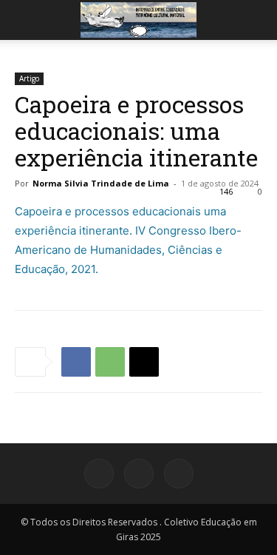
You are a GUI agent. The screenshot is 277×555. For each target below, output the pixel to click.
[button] (25, 20)
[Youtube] (179, 473)
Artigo (29, 78)
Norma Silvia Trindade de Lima (101, 183)
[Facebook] (76, 362)
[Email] (144, 362)
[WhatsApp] (110, 362)
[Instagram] (139, 473)
